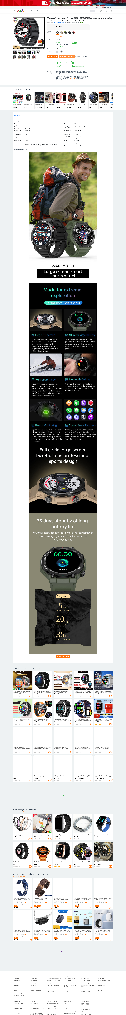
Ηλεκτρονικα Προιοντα (20, 15)
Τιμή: (48, 27)
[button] (14, 10)
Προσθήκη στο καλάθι (67, 56)
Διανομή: (48, 44)
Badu (13, 15)
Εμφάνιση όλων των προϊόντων (19, 844)
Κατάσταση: (49, 39)
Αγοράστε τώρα (52, 56)
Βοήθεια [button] (96, 7)
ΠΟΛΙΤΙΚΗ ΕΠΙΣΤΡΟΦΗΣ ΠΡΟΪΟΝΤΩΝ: (49, 72)
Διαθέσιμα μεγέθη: (50, 36)
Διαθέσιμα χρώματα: (49, 32)
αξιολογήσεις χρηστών (59, 22)
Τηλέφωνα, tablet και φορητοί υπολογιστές (34, 15)
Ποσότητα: (49, 51)
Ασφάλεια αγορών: (50, 61)
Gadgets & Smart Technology (48, 15)
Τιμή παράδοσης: (50, 48)
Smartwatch (57, 15)
